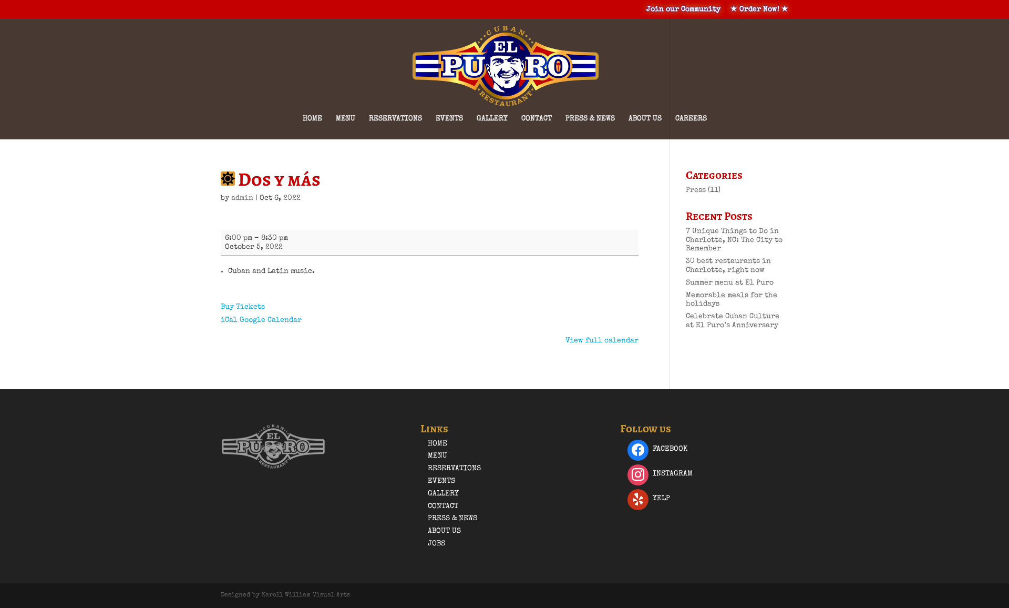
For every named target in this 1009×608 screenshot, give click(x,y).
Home (312, 119)
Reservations (395, 119)
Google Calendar (271, 320)
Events (449, 119)
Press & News (590, 119)
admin (242, 198)
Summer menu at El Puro (730, 283)
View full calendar (602, 340)
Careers (691, 119)
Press (696, 190)
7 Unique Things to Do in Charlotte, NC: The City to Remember (734, 240)
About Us (645, 119)
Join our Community (683, 9)
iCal (229, 320)
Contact (536, 119)
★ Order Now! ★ (759, 9)
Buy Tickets (243, 307)
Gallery (492, 119)
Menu (345, 119)
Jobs (436, 544)
